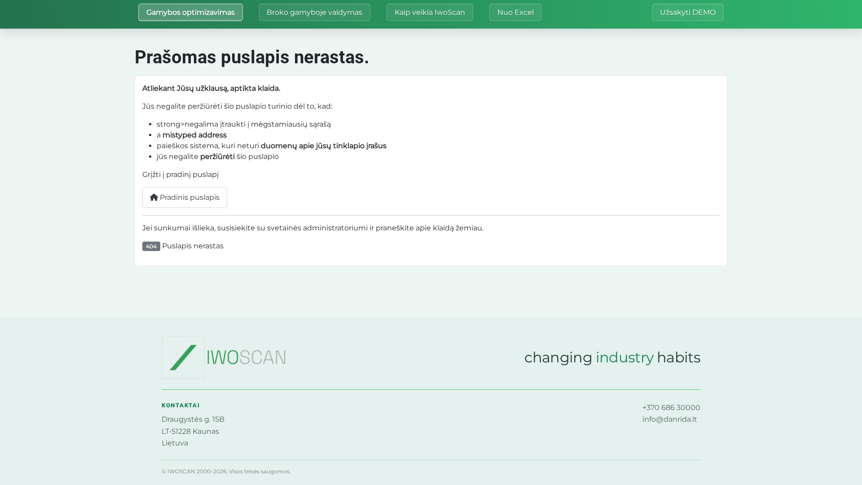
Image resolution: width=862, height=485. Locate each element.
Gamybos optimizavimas (190, 12)
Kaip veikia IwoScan (430, 12)
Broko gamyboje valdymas (314, 12)
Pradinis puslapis (189, 197)
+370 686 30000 (671, 407)
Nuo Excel (515, 12)
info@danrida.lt (669, 419)
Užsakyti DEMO (688, 12)
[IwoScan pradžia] (236, 357)
